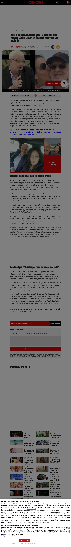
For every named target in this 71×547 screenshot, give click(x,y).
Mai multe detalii (31, 509)
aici (45, 517)
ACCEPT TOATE (25, 540)
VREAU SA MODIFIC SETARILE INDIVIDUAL (24, 544)
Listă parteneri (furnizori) (8, 536)
